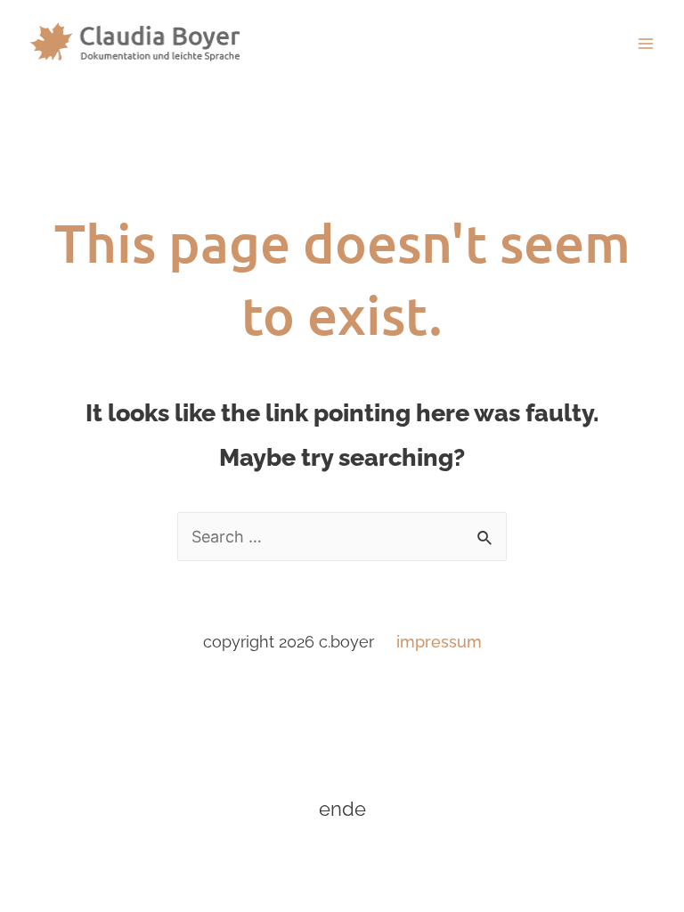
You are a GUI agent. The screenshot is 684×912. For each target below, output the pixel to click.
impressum (439, 641)
